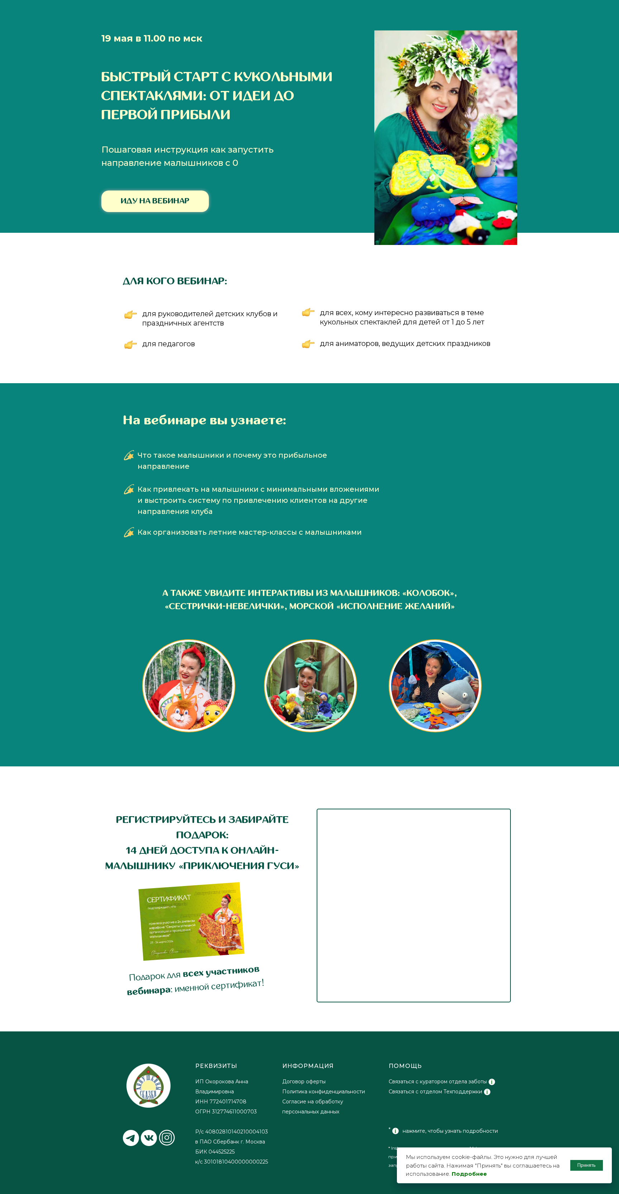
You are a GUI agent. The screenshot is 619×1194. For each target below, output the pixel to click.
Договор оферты (304, 1081)
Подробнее (469, 1173)
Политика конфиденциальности (323, 1091)
